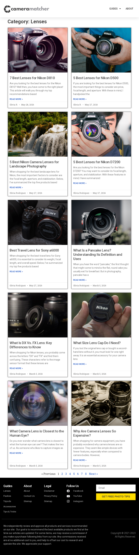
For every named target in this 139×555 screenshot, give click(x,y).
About (129, 8)
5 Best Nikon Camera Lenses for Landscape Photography (34, 164)
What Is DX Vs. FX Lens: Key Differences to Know (31, 345)
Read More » (16, 99)
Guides (113, 8)
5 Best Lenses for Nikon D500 (95, 78)
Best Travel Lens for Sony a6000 (34, 250)
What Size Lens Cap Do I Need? (97, 343)
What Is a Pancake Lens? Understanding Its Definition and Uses (97, 254)
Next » (93, 474)
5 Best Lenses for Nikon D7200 (96, 162)
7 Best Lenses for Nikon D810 (32, 78)
